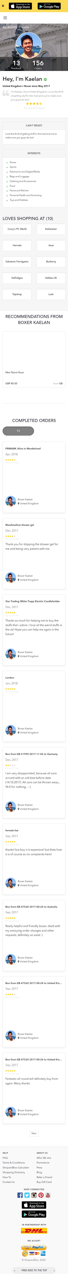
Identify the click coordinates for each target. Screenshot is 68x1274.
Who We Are (44, 1158)
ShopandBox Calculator (16, 1167)
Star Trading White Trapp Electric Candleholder (32, 601)
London (9, 678)
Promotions (43, 1163)
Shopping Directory (14, 1172)
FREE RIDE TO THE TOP (34, 1270)
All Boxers (10, 27)
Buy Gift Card (44, 1182)
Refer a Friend (44, 1177)
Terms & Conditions (14, 1163)
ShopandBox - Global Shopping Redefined (34, 18)
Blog (39, 1172)
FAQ (5, 1158)
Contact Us (9, 1182)
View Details (34, 370)
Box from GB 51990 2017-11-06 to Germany (31, 754)
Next (34, 1133)
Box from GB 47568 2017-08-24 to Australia (31, 907)
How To (7, 1177)
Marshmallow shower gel (19, 525)
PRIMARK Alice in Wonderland (23, 448)
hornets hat (11, 830)
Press (39, 1167)
